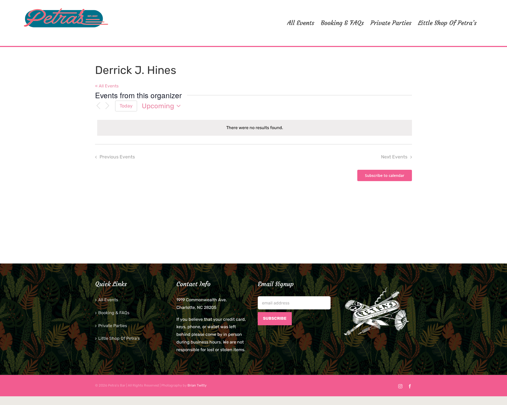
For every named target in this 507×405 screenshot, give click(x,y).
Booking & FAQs (113, 312)
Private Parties (112, 325)
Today (126, 106)
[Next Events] (107, 106)
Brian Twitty (196, 385)
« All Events (107, 85)
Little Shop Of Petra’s (119, 338)
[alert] (254, 128)
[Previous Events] (98, 106)
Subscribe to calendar (384, 175)
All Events (108, 299)
